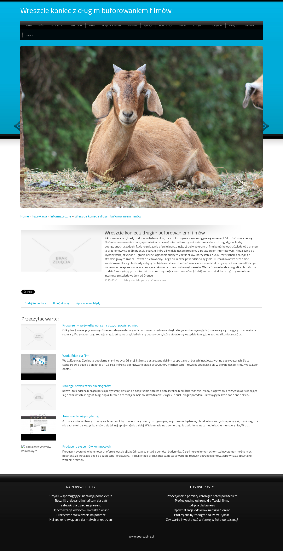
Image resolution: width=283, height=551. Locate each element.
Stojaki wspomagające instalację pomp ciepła (81, 495)
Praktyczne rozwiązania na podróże (81, 514)
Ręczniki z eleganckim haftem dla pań (81, 500)
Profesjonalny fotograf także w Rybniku (202, 514)
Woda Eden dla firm (75, 355)
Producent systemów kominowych (86, 446)
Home (24, 216)
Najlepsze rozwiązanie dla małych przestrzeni (80, 519)
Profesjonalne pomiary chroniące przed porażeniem (202, 495)
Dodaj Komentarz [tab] (35, 303)
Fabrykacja (39, 216)
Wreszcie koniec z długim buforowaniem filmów (108, 216)
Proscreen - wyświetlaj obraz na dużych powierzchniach (100, 325)
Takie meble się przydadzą (80, 416)
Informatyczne (60, 216)
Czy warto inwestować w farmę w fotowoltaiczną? (202, 519)
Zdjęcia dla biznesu (202, 505)
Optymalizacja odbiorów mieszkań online (81, 509)
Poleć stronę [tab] (61, 303)
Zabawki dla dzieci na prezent (81, 505)
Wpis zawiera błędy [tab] (88, 303)
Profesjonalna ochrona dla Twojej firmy (202, 500)
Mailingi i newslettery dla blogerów (86, 385)
